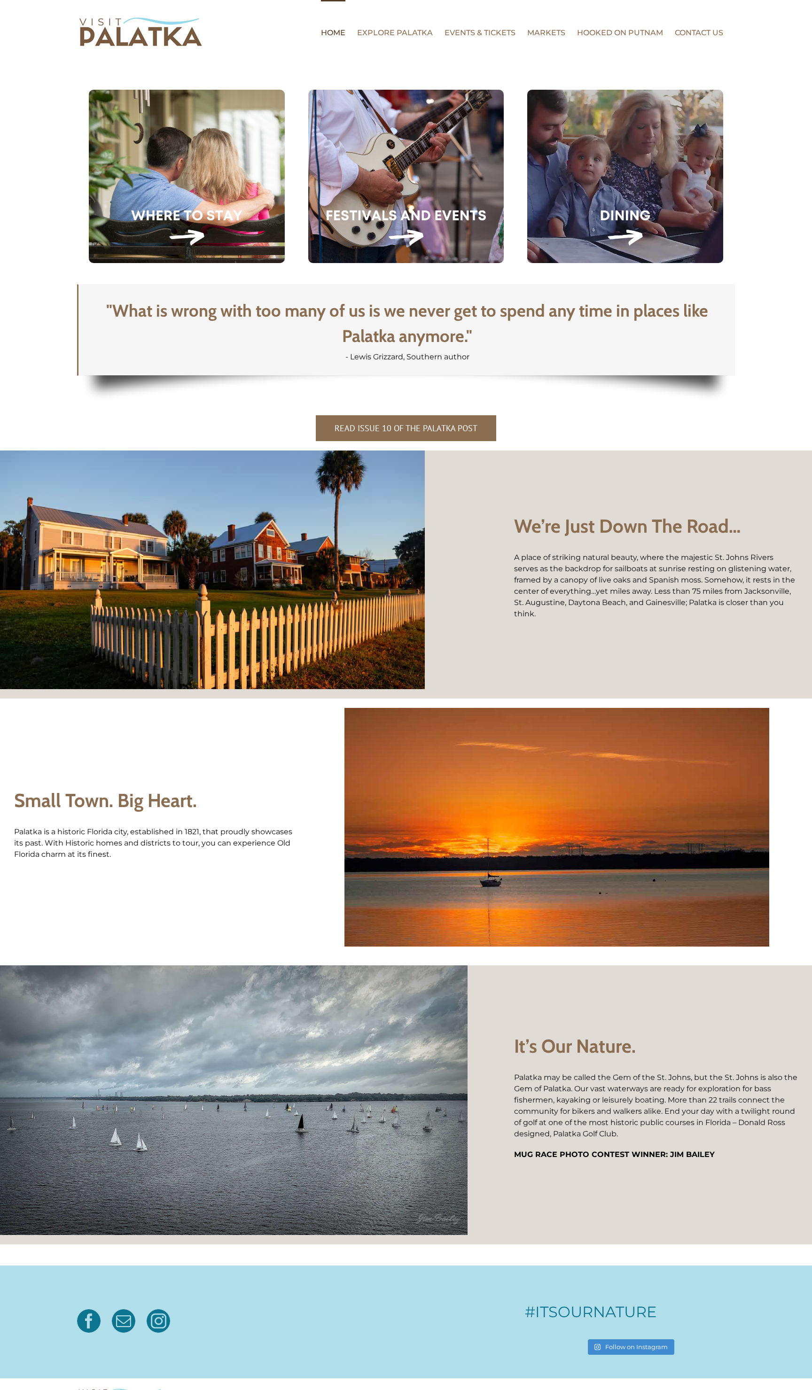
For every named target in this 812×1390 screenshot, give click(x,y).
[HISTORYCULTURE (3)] (187, 93)
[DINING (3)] (625, 93)
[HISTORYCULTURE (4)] (406, 93)
